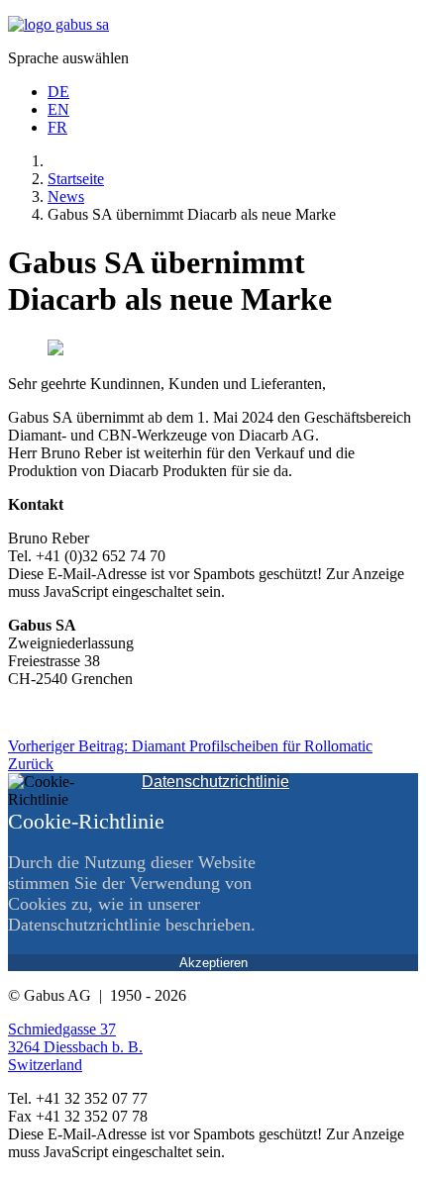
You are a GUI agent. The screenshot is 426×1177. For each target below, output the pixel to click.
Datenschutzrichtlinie (215, 781)
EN (58, 109)
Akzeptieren (213, 962)
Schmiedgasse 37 (62, 1029)
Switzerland (45, 1064)
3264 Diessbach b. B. (75, 1046)
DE (58, 91)
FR (57, 127)
